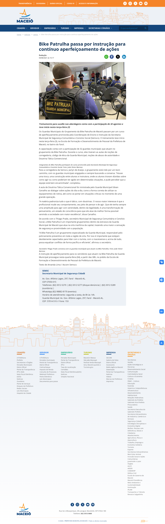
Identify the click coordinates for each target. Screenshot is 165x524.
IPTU (62, 365)
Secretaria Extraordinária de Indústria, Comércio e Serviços (137, 416)
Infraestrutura (133, 390)
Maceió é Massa (90, 358)
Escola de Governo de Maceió (136, 476)
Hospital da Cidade (24, 393)
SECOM (109, 358)
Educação (131, 383)
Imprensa (109, 381)
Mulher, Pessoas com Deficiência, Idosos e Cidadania (135, 430)
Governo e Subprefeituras (137, 388)
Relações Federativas (135, 398)
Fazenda (131, 386)
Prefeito (20, 360)
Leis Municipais (23, 391)
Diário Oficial (56, 3)
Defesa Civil (132, 473)
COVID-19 (70, 3)
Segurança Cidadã (134, 421)
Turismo (131, 447)
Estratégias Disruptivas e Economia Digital (137, 425)
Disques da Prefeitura (25, 386)
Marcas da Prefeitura (114, 379)
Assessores (110, 365)
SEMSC (45, 270)
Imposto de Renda (46, 369)
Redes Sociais (22, 388)
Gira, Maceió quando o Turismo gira (92, 366)
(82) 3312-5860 (86, 513)
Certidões (64, 369)
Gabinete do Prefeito (135, 400)
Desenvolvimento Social (136, 369)
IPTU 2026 (20, 372)
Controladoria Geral (135, 374)
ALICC (130, 466)
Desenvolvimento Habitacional (134, 394)
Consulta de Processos (48, 372)
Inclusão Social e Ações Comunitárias (136, 458)
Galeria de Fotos (112, 360)
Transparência (25, 3)
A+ (161, 311)
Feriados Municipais (24, 365)
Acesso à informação (88, 3)
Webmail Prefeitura (47, 374)
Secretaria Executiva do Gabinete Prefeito (136, 410)
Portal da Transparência (26, 369)
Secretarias (132, 360)
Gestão (130, 362)
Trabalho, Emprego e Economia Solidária (135, 443)
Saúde (130, 407)
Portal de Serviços (23, 384)
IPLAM (130, 490)
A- (162, 343)
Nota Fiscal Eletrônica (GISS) (25, 375)
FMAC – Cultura (133, 381)
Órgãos (130, 464)
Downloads (110, 369)
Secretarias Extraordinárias (138, 452)
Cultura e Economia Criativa (135, 377)
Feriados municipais (47, 360)
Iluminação (132, 487)
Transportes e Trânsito (136, 492)
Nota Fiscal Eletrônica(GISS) (71, 372)
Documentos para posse (49, 381)
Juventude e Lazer (134, 461)
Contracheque (45, 367)
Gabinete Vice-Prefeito (136, 402)
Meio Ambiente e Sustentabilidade (134, 484)
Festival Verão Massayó (92, 362)
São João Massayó (90, 360)
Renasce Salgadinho (135, 494)
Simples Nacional (67, 377)
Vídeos (108, 377)
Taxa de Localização (68, 367)
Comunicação (133, 372)
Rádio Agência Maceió (114, 367)
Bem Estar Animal (134, 454)
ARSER (130, 468)
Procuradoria (132, 405)
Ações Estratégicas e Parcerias (135, 366)
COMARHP (131, 471)
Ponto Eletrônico (46, 377)
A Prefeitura (21, 358)
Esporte (130, 449)
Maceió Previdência (135, 480)
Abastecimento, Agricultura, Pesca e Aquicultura (135, 437)
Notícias (20, 379)
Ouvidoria (40, 3)
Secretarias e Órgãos (99, 28)
